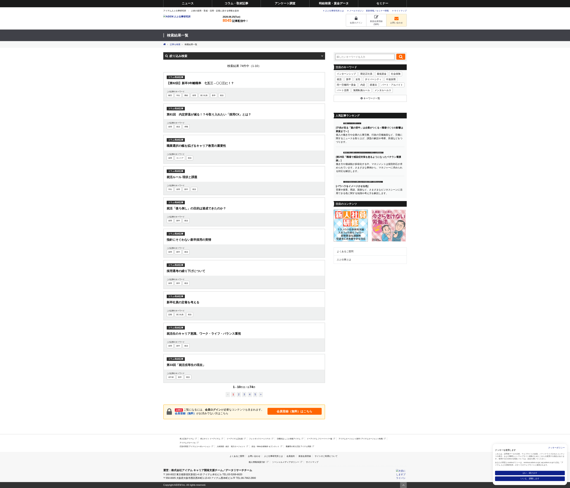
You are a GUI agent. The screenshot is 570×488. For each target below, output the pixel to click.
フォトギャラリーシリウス (259, 439)
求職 (186, 127)
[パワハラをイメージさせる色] (352, 186)
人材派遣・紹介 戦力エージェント (231, 446)
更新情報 (370, 10)
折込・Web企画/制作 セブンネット (265, 446)
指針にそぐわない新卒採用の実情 (189, 239)
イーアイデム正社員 (235, 439)
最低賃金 (381, 74)
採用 (194, 95)
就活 (222, 95)
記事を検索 (175, 44)
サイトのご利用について (326, 456)
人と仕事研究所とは (334, 10)
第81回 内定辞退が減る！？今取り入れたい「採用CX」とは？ (209, 114)
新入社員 (204, 95)
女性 (358, 79)
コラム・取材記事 (236, 3)
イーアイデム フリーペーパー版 (319, 439)
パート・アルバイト (392, 85)
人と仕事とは (344, 259)
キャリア (179, 158)
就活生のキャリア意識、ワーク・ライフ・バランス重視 (204, 333)
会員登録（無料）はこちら (294, 411)
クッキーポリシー (556, 448)
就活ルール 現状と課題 (182, 177)
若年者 (171, 377)
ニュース (188, 3)
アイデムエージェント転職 (372, 439)
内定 (362, 85)
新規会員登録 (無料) (376, 22)
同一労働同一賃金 (346, 85)
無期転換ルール (361, 90)
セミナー (382, 3)
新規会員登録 (305, 456)
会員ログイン (356, 23)
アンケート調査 (285, 3)
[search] (400, 57)
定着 (170, 315)
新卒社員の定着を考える (183, 302)
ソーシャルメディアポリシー (285, 462)
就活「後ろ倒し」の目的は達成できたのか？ (196, 208)
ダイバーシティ (373, 79)
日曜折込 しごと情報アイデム (288, 439)
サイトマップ (400, 10)
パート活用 (343, 90)
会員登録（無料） (185, 413)
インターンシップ (346, 74)
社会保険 (395, 74)
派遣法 (373, 85)
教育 (170, 95)
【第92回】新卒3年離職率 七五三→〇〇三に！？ (200, 83)
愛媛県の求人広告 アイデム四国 (298, 446)
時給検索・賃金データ (334, 3)
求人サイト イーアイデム (210, 439)
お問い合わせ (396, 23)
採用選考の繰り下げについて (186, 271)
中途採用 (391, 79)
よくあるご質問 (345, 251)
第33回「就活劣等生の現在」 (186, 364)
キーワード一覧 (371, 98)
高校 (186, 95)
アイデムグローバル (188, 443)
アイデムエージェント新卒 (349, 439)
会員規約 (290, 456)
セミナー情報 (382, 10)
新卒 (214, 95)
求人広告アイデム (187, 439)
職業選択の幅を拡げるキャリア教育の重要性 (196, 145)
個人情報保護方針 (257, 462)
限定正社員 (366, 74)
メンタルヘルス (383, 90)
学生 (178, 95)
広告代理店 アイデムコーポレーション (195, 446)
